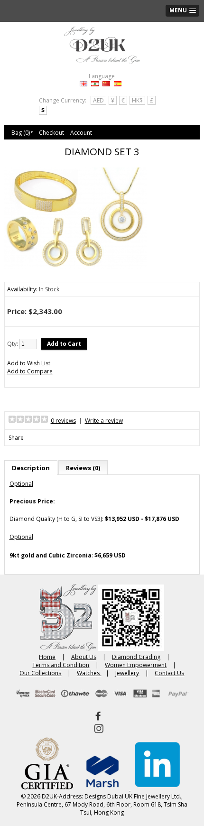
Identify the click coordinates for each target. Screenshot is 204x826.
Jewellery (127, 673)
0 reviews (63, 421)
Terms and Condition (60, 665)
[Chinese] (106, 83)
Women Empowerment (136, 665)
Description (31, 468)
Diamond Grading (136, 657)
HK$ (137, 100)
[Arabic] (95, 83)
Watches (89, 673)
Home (47, 657)
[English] (83, 83)
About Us (83, 657)
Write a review (104, 421)
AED (98, 100)
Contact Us (169, 673)
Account (81, 133)
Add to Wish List (28, 363)
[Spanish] (117, 83)
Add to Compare (30, 371)
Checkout (51, 133)
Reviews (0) (83, 468)
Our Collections (40, 673)
